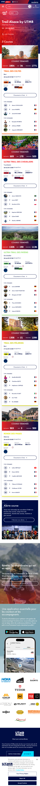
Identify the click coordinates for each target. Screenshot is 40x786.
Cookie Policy (20, 770)
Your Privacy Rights (22, 773)
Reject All (22, 778)
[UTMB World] (20, 733)
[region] (20, 771)
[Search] (29, 6)
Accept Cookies (22, 783)
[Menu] (3, 6)
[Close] (37, 759)
